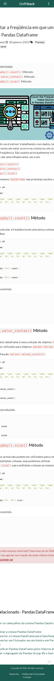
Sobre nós (14, 674)
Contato (27, 677)
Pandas (39, 42)
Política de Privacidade (33, 674)
